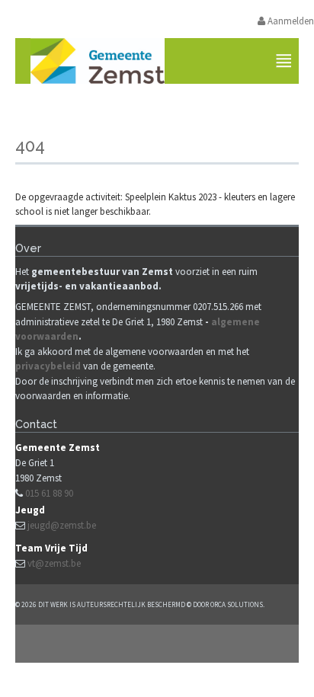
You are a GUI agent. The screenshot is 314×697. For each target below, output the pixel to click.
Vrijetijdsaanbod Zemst (163, 105)
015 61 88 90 (49, 493)
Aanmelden (289, 20)
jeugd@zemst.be (61, 525)
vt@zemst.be (54, 563)
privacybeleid (48, 366)
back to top (157, 644)
